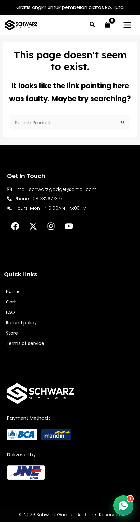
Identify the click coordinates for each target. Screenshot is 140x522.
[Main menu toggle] (127, 25)
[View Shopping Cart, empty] (107, 25)
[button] (92, 25)
